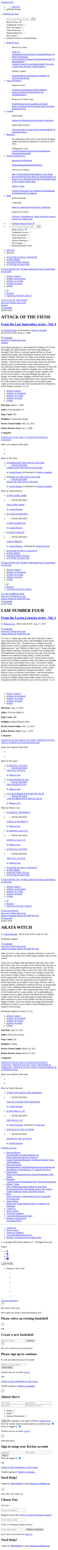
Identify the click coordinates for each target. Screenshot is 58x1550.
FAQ (30, 1204)
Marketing (37, 165)
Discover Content (19, 216)
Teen (36, 90)
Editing (21, 165)
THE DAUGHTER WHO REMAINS (23, 1102)
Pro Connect (12, 36)
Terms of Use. (45, 1421)
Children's (41, 66)
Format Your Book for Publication (35, 177)
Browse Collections (20, 207)
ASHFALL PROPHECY (17, 821)
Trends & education (20, 191)
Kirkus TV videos (32, 1169)
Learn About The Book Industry (31, 1191)
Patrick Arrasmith (39, 330)
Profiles (15, 104)
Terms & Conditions (15, 1213)
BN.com (26, 599)
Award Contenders (40, 129)
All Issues (39, 151)
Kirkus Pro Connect (39, 1196)
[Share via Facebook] (15, 278)
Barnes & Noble (15, 599)
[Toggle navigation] (2, 14)
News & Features (14, 27)
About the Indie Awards (22, 129)
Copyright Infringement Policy (19, 1216)
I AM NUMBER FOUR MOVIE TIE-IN (24, 798)
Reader (9, 1411)
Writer (9, 1413)
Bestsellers (16, 76)
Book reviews (12, 22)
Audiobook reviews (15, 25)
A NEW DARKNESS (16, 523)
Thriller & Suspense (36, 54)
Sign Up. (29, 1534)
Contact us (11, 1208)
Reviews (10, 293)
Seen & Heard (41, 104)
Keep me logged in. (9, 1426)
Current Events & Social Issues (25, 64)
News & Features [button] (13, 80)
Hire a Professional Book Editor (20, 1187)
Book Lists (20, 1167)
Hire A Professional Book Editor (26, 174)
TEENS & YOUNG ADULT (19, 296)
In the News (30, 106)
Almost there (7, 1367)
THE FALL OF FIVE (15, 770)
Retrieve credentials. (26, 1386)
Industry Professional (15, 1416)
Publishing (28, 165)
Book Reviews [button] (12, 43)
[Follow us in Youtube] (7, 1259)
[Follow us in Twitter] (7, 1254)
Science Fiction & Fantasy (23, 59)
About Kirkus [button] (12, 1201)
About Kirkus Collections (39, 207)
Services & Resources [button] (15, 156)
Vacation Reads (22, 78)
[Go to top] (7, 1263)
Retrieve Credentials (35, 1529)
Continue (30, 1341)
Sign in (5, 1421)
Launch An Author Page (22, 219)
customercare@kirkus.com (39, 1484)
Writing (15, 165)
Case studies (34, 191)
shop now (5, 303)
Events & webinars (29, 193)
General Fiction (18, 90)
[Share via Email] (14, 283)
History (22, 62)
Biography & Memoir (31, 1160)
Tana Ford (40, 1125)
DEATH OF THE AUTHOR (19, 1139)
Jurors (50, 120)
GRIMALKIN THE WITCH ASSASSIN (24, 468)
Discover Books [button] (13, 1152)
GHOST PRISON (14, 541)
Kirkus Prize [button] (11, 1172)
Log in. (27, 1372)
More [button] (8, 195)
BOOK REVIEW (19, 465)
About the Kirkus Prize (38, 120)
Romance (24, 57)
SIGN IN (16, 7)
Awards (32, 104)
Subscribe (27, 153)
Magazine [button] (10, 134)
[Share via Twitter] (14, 281)
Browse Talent (33, 216)
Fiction (25, 54)
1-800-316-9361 (16, 1484)
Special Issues (29, 151)
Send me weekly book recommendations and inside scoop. (26, 1424)
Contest (24, 1204)
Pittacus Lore (10, 624)
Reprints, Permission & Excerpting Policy (16, 1219)
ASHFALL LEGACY (16, 840)
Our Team (17, 1204)
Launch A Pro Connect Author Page (34, 180)
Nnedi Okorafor (11, 934)
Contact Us (11, 1228)
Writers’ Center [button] (12, 1184)
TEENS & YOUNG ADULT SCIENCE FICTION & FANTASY (28, 741)
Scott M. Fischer (43, 546)
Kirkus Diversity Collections (18, 1196)
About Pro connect (48, 216)
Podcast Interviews (14, 33)
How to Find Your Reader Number (36, 1515)
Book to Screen (18, 106)
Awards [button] (9, 111)
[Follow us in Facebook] (7, 1251)
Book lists (25, 76)
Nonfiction (38, 59)
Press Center (37, 1204)
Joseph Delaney (11, 330)
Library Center (18, 186)
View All (16, 52)
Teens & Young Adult (27, 66)
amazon (4, 305)
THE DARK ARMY (15, 505)
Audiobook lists (36, 76)
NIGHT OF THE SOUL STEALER (22, 482)
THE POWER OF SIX (16, 784)
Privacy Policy (12, 1211)
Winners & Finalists (20, 120)
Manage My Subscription (37, 1182)
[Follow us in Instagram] (7, 1256)
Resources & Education (22, 160)
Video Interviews (14, 30)
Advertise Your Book (41, 179)
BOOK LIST (14, 269)
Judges (24, 132)
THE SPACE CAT (14, 1120)
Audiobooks (17, 54)
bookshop (12, 915)
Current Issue (17, 151)
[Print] (9, 286)
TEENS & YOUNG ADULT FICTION (18, 740)
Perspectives (23, 104)
